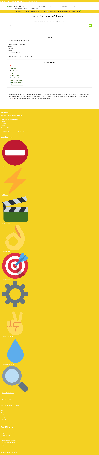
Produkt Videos (6, 223)
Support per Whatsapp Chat (8, 433)
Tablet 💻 (26, 11)
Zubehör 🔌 (34, 11)
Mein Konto (74, 11)
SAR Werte (5, 194)
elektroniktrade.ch (5, 421)
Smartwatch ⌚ (44, 11)
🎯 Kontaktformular (14, 75)
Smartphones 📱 (54, 11)
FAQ (3, 166)
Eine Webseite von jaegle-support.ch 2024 (9, 452)
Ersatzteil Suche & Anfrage (8, 442)
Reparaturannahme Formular (8, 445)
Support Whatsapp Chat (7, 336)
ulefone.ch (19, 6)
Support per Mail (6, 251)
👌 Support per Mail (14, 73)
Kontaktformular (6, 279)
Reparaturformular (6, 308)
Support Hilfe (5, 437)
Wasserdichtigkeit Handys (17, 82)
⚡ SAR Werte (12, 68)
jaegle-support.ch (5, 419)
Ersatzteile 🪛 (66, 11)
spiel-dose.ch (4, 414)
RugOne (20, 11)
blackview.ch (4, 412)
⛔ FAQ (11, 65)
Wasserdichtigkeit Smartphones (9, 440)
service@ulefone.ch (32, 1)
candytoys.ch (4, 416)
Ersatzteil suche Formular (17, 85)
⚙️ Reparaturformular (14, 77)
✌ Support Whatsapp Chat (15, 80)
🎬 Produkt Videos (13, 70)
